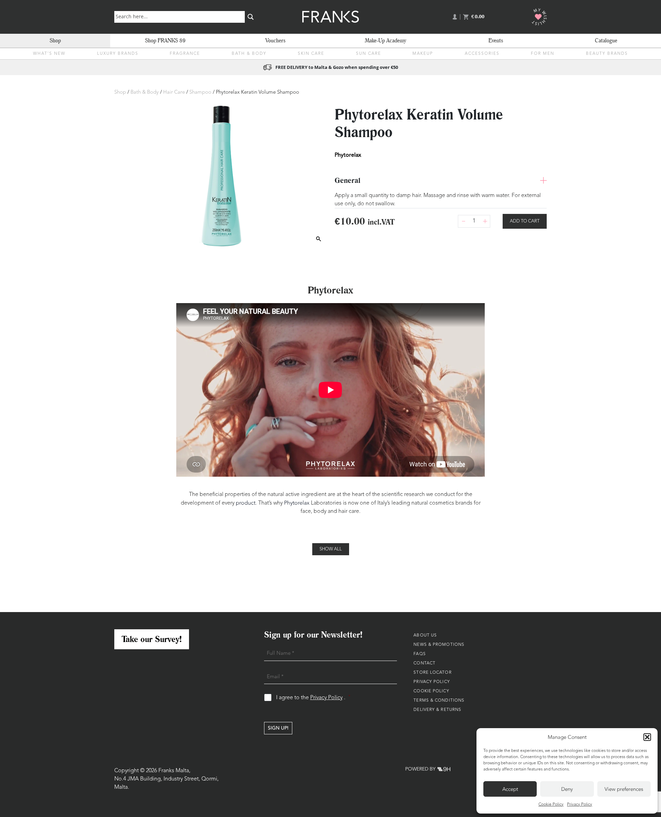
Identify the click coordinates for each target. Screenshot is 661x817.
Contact (424, 663)
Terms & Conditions (438, 701)
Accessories (482, 54)
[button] (647, 737)
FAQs (419, 654)
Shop (55, 40)
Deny (567, 789)
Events (496, 40)
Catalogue (606, 40)
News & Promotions (438, 645)
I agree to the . (313, 698)
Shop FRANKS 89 (165, 40)
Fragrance (185, 54)
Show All (330, 549)
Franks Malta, (174, 771)
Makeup (422, 54)
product (245, 503)
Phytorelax (296, 503)
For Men (542, 54)
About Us (425, 635)
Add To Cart (524, 221)
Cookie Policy (551, 805)
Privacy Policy (579, 805)
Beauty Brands (607, 54)
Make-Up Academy (385, 40)
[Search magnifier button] (250, 17)
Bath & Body (249, 54)
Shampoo (200, 92)
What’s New (49, 54)
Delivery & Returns (437, 710)
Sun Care (368, 54)
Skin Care (311, 54)
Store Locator (432, 673)
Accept (510, 789)
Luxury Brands (117, 54)
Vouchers (275, 40)
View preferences (624, 789)
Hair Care (174, 92)
